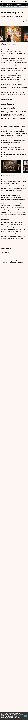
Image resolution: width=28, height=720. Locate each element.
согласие (19, 715)
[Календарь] (12, 1)
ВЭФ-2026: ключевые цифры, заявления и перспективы (13, 6)
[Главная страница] (1, 1)
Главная (3, 9)
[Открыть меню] (26, 1)
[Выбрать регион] (17, 1)
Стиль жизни (9, 9)
